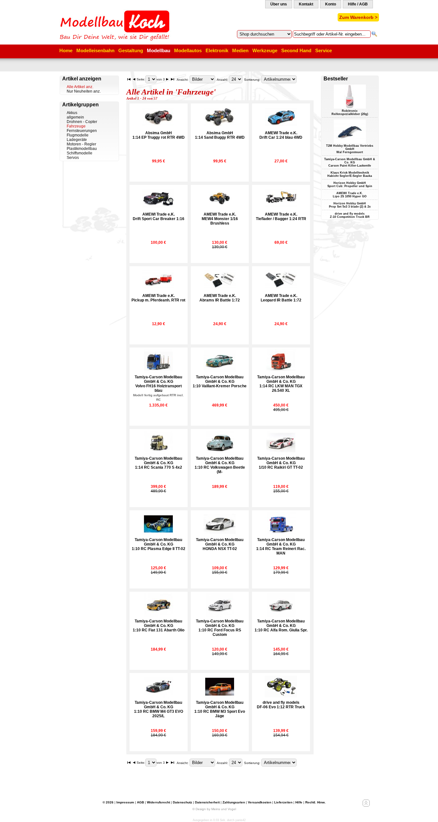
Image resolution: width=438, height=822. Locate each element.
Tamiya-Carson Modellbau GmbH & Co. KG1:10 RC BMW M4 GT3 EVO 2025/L (158, 709)
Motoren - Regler (81, 144)
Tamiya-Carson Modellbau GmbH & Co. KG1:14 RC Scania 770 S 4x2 (158, 463)
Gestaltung (130, 50)
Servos (73, 157)
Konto (330, 4)
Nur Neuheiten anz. (84, 91)
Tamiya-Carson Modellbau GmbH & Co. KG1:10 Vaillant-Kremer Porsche (220, 381)
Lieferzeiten (283, 802)
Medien (240, 50)
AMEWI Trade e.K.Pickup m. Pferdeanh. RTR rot (158, 297)
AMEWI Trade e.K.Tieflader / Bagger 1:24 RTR (281, 216)
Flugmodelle (77, 135)
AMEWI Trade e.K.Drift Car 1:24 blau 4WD (280, 135)
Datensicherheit (207, 802)
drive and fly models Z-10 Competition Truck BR (350, 215)
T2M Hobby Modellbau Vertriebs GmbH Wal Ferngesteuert (349, 149)
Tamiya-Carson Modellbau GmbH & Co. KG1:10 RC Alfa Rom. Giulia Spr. (281, 625)
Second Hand (296, 50)
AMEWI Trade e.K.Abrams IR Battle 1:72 (219, 297)
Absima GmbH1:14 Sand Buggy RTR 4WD (220, 135)
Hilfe (298, 802)
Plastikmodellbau (82, 148)
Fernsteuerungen (82, 130)
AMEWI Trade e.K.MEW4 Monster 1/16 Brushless (220, 219)
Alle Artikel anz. (80, 87)
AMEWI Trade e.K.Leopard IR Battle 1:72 (281, 297)
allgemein (75, 117)
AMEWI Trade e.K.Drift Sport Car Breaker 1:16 (158, 216)
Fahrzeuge (76, 126)
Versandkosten (259, 802)
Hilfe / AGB (358, 4)
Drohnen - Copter (82, 121)
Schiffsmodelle (79, 153)
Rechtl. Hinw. (315, 802)
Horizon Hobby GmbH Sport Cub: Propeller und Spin (349, 184)
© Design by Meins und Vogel (214, 809)
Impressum (125, 802)
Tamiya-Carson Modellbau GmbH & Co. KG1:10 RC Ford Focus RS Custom (219, 628)
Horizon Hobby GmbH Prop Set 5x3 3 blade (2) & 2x (350, 205)
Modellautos (188, 50)
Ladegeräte (77, 139)
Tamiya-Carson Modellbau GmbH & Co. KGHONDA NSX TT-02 (219, 544)
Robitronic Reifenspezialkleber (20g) (350, 112)
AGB (140, 802)
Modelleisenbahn (95, 50)
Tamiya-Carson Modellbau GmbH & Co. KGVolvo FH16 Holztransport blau (158, 388)
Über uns (278, 4)
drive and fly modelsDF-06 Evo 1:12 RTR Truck (281, 704)
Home (65, 50)
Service (323, 50)
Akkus (72, 113)
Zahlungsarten (234, 802)
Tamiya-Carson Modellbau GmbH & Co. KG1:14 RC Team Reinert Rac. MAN (281, 546)
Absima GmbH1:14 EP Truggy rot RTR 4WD (158, 135)
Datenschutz (182, 802)
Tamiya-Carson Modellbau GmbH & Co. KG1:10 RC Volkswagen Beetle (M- (220, 465)
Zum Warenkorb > (358, 17)
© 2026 (108, 802)
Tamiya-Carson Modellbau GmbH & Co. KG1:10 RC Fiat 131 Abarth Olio (158, 625)
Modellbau (158, 50)
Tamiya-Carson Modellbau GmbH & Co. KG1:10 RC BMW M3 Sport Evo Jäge (219, 709)
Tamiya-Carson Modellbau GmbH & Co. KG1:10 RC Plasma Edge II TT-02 (158, 544)
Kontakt (306, 4)
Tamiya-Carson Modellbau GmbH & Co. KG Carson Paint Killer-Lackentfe (349, 162)
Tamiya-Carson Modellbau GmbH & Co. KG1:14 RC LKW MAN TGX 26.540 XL (281, 384)
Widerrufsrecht (158, 802)
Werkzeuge (264, 50)
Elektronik (217, 50)
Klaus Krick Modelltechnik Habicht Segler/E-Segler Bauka (349, 174)
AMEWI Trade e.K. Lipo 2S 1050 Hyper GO (349, 195)
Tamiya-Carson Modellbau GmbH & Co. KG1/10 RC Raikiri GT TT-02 (281, 463)
